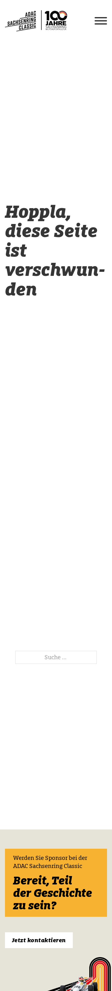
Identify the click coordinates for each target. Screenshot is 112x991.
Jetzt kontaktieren (39, 940)
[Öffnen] (101, 21)
